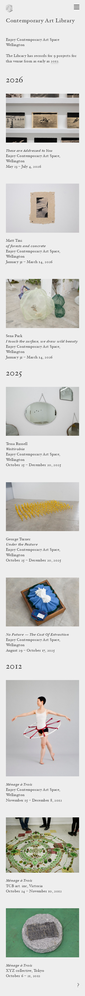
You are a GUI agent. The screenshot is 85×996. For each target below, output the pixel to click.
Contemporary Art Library (40, 21)
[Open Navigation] (77, 7)
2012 (54, 61)
